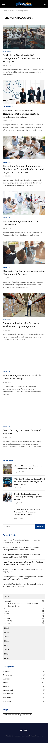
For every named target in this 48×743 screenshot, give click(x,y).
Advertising (7, 671)
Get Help (24, 730)
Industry (6, 686)
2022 (6, 641)
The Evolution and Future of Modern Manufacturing (22, 569)
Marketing (7, 698)
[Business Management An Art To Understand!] (24, 203)
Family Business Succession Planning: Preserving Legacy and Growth (28, 496)
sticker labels (26, 714)
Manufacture (8, 694)
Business (6, 679)
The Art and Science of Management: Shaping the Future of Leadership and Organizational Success (23, 169)
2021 (6, 645)
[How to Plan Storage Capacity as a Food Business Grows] (7, 469)
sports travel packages (11, 714)
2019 (6, 653)
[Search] (44, 3)
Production (7, 701)
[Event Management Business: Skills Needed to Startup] (24, 357)
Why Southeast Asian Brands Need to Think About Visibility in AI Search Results (29, 481)
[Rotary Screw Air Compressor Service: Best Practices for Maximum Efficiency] (7, 512)
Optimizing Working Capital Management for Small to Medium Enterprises (21, 58)
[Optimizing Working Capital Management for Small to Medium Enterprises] (24, 37)
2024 (6, 632)
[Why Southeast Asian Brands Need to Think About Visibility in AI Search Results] (7, 482)
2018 (6, 658)
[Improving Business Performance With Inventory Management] (24, 305)
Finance (6, 683)
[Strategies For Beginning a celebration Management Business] (24, 252)
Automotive (7, 675)
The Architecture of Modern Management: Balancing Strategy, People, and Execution (21, 113)
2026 (6, 596)
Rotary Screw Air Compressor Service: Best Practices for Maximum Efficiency (27, 512)
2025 (6, 628)
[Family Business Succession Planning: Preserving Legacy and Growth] (7, 497)
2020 (6, 649)
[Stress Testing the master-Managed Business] (24, 412)
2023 (6, 636)
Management (8, 690)
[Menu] (3, 3)
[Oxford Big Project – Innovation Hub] (24, 4)
